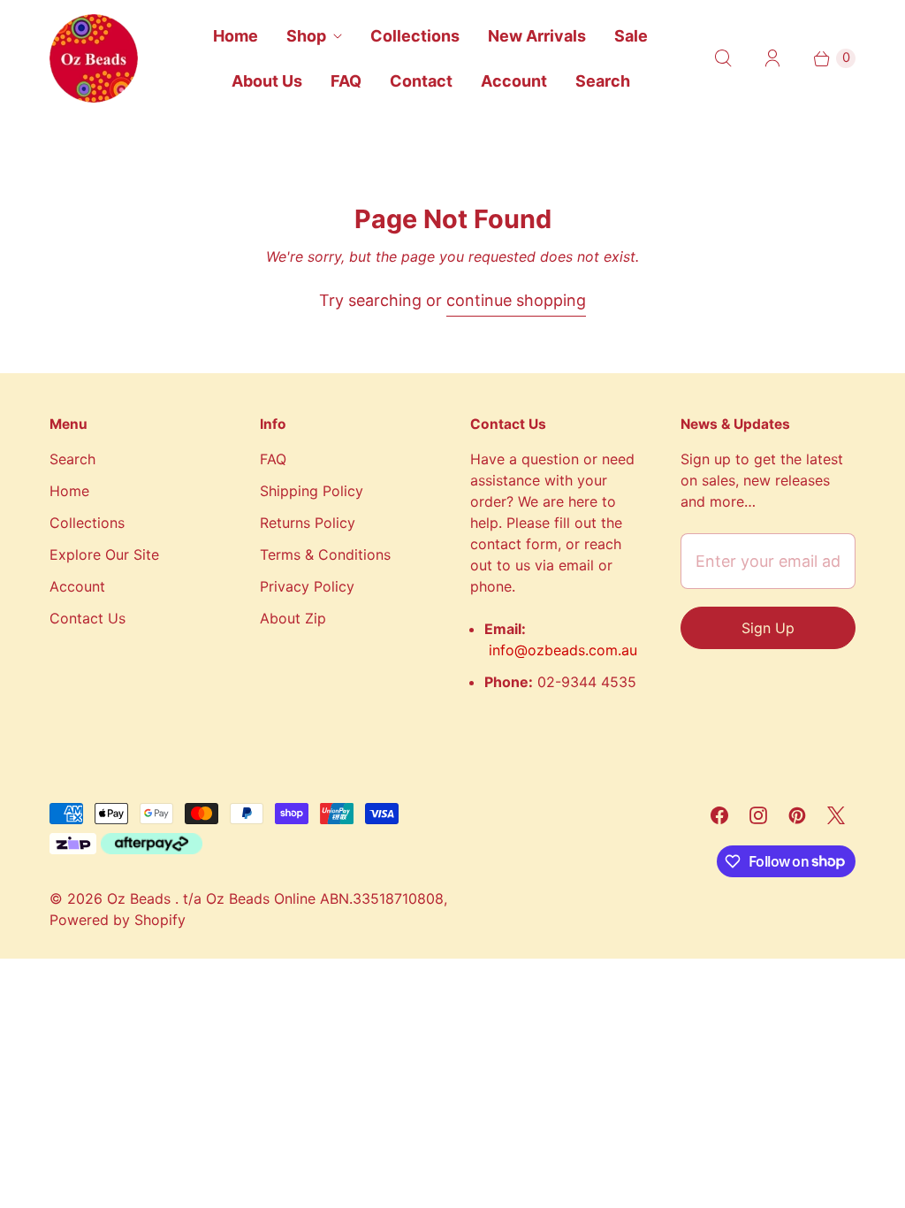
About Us (267, 81)
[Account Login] (772, 58)
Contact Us (87, 618)
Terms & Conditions (325, 554)
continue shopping (516, 300)
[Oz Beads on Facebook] (719, 815)
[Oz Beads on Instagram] (758, 815)
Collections (415, 36)
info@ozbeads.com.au (563, 650)
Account (514, 81)
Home (235, 36)
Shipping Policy (311, 491)
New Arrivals (537, 36)
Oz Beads (141, 898)
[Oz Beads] (93, 58)
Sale (631, 36)
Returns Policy (307, 522)
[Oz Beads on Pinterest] (797, 815)
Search (602, 81)
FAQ (346, 81)
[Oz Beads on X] (836, 815)
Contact (421, 81)
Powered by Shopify (117, 920)
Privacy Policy (307, 586)
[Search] (723, 58)
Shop (306, 36)
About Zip (293, 618)
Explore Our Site (104, 554)
